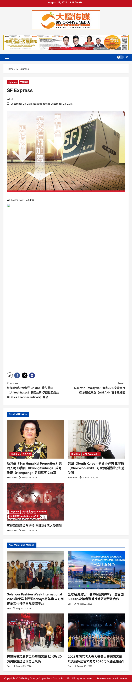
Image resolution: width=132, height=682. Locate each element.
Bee (9, 608)
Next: (99, 387)
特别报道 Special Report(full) (24, 516)
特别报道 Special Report (34, 511)
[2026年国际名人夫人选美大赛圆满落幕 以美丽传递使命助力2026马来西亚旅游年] (96, 632)
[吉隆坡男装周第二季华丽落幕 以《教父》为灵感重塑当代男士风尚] (35, 632)
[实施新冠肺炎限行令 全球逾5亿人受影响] (35, 502)
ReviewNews (104, 678)
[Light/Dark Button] (120, 57)
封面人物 (26, 454)
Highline (12, 82)
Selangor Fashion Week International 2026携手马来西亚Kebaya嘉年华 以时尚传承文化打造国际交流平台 (35, 599)
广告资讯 (24, 82)
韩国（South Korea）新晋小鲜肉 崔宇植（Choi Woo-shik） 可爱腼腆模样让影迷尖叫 (96, 468)
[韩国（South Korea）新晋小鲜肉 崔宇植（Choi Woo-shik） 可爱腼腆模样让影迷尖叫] (96, 439)
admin (10, 99)
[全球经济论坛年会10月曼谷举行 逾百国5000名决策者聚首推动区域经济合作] (96, 570)
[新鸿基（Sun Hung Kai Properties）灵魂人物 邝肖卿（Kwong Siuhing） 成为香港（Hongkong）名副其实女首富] (35, 439)
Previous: (33, 390)
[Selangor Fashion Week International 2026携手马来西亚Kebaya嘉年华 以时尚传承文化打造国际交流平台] (35, 570)
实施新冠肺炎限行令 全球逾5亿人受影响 (34, 525)
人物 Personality (91, 454)
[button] (7, 57)
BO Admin (11, 477)
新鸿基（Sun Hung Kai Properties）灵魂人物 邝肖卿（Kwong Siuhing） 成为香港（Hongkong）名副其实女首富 (34, 468)
